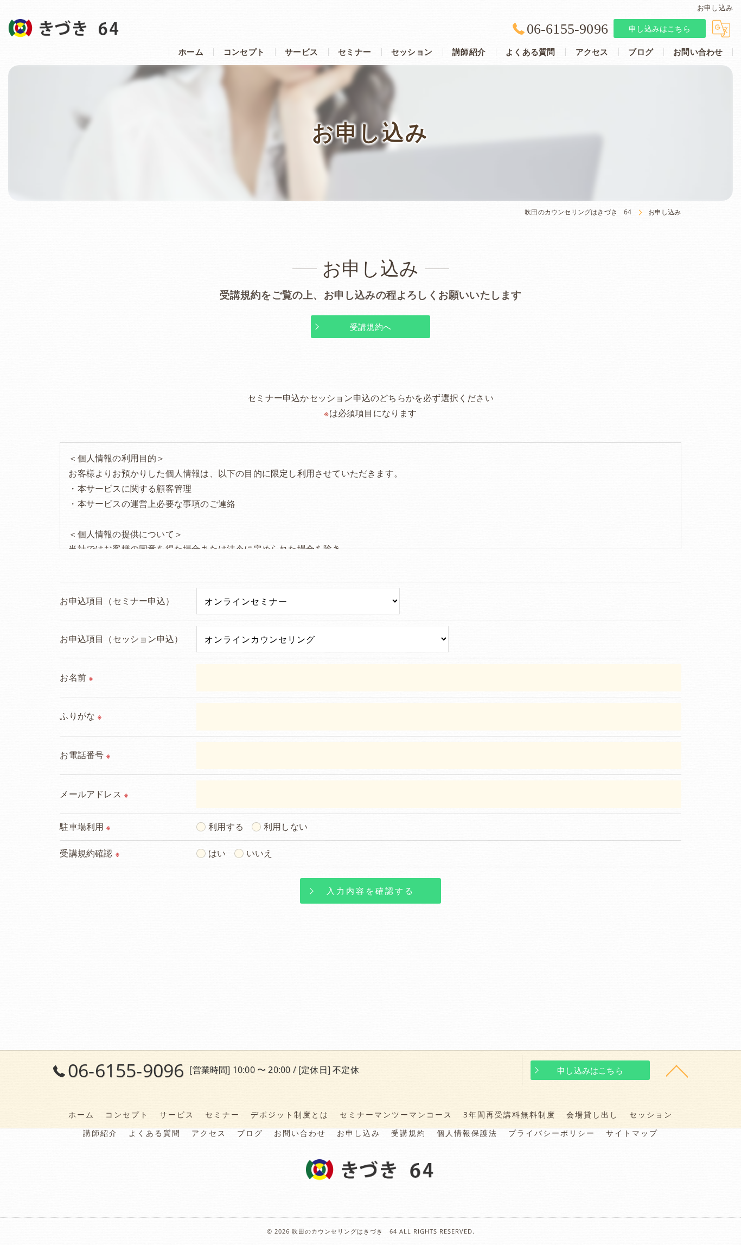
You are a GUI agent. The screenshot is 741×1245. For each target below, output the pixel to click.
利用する (226, 827)
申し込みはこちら (660, 28)
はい (217, 853)
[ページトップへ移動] (677, 1070)
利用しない (286, 827)
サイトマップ (632, 1133)
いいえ (259, 853)
